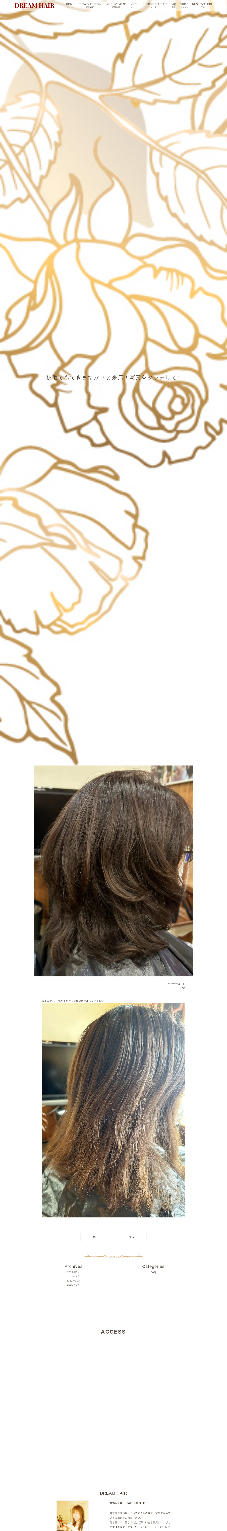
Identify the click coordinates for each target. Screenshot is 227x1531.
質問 (173, 7)
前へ (95, 1237)
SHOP (184, 4)
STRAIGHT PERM (90, 4)
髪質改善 (116, 7)
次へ (131, 1237)
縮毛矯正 (90, 7)
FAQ (173, 4)
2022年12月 (73, 1280)
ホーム (70, 7)
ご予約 (202, 7)
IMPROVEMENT (116, 4)
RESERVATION (202, 4)
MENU (134, 4)
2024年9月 (73, 1272)
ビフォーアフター (155, 7)
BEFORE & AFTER (155, 4)
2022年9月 (73, 1284)
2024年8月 (73, 1276)
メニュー (135, 7)
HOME (70, 4)
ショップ (184, 7)
